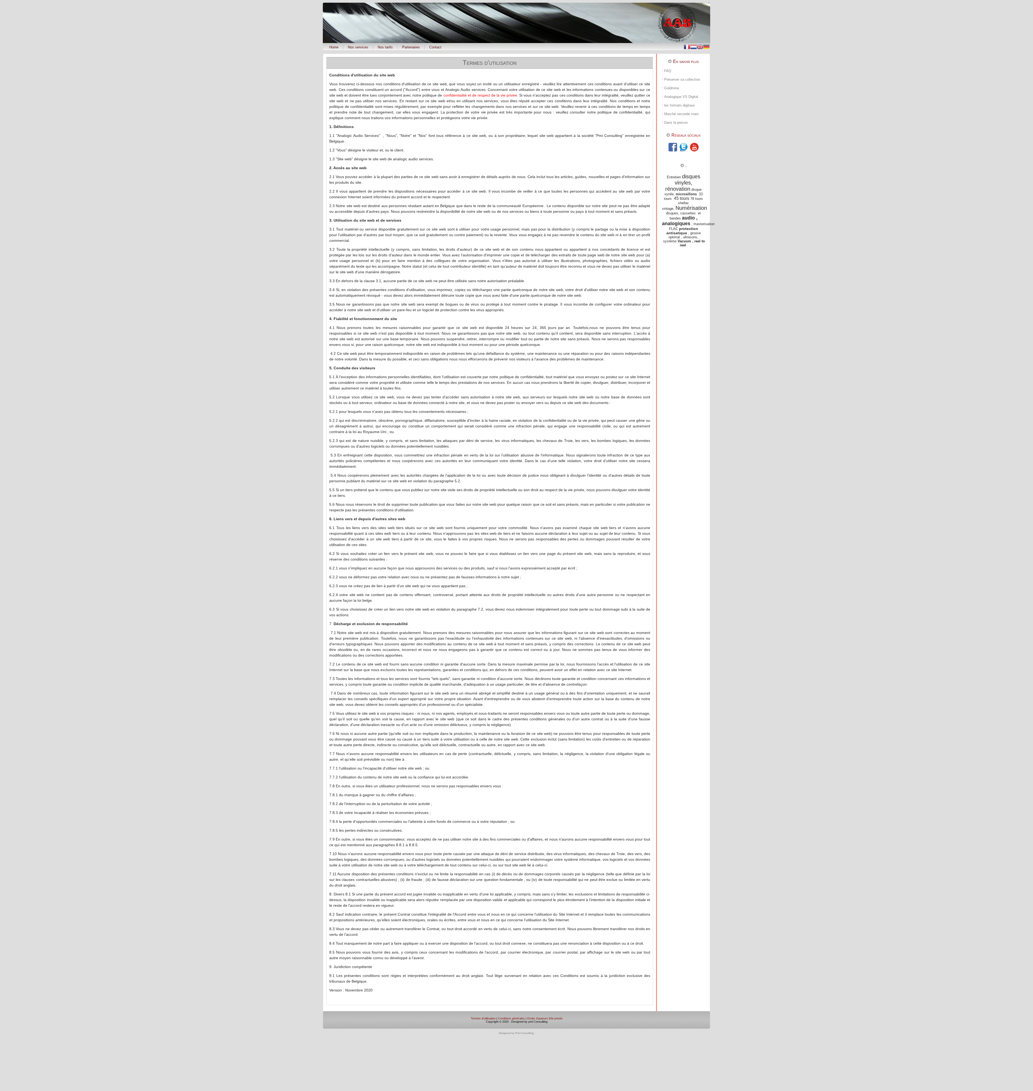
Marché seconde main (681, 114)
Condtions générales (511, 1018)
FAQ (667, 71)
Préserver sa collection (682, 79)
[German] (706, 46)
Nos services (358, 47)
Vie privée (556, 1018)
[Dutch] (693, 46)
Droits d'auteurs (537, 1018)
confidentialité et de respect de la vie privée (480, 95)
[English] (700, 46)
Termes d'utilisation (489, 62)
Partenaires (411, 47)
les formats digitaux (679, 105)
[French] (687, 46)
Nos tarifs (385, 47)
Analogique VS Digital (681, 97)
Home (333, 47)
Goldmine (671, 88)
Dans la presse (676, 123)
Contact (435, 47)
